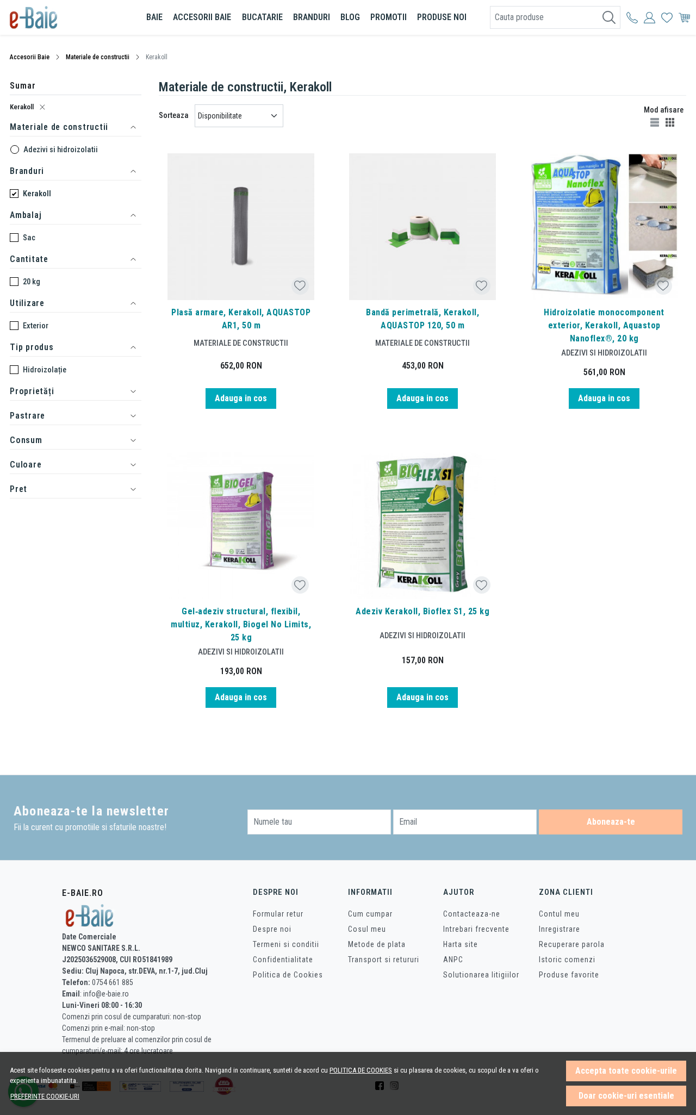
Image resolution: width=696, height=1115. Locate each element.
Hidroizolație (44, 370)
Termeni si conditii (286, 944)
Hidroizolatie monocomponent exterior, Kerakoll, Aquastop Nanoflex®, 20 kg (604, 325)
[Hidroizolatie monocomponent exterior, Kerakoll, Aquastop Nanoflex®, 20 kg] (604, 226)
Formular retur (278, 914)
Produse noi (442, 17)
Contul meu (559, 914)
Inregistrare (559, 929)
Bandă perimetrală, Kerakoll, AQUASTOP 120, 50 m (422, 319)
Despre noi (272, 929)
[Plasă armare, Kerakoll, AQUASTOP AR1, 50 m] (240, 226)
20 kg (31, 281)
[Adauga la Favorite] (300, 285)
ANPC (453, 959)
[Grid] (671, 121)
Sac (29, 237)
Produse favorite (569, 974)
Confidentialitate (283, 959)
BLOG (350, 17)
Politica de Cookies (288, 974)
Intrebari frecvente (476, 929)
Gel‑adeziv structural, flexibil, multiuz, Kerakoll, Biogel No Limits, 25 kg (241, 624)
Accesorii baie (202, 17)
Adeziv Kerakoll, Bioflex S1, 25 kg (422, 611)
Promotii (388, 17)
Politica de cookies (361, 1070)
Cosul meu (367, 929)
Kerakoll (22, 107)
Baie (154, 17)
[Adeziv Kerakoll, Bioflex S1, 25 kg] (422, 525)
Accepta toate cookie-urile (626, 1071)
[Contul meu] (632, 17)
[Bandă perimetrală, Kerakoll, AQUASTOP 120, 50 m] (422, 226)
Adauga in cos (241, 398)
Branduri (311, 17)
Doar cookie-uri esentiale (626, 1096)
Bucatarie (262, 17)
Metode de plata (377, 944)
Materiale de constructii (97, 57)
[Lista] (655, 121)
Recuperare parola (572, 944)
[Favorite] (667, 17)
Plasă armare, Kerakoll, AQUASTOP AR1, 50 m (240, 319)
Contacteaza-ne (471, 914)
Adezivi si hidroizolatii (60, 149)
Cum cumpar (370, 914)
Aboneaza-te (611, 822)
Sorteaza (174, 115)
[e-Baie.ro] (67, 17)
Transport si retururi (383, 959)
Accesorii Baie (29, 57)
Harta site (460, 944)
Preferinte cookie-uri (44, 1096)
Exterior (35, 326)
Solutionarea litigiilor (481, 974)
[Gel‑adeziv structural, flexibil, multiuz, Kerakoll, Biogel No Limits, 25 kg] (240, 525)
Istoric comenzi (567, 959)
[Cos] (684, 17)
